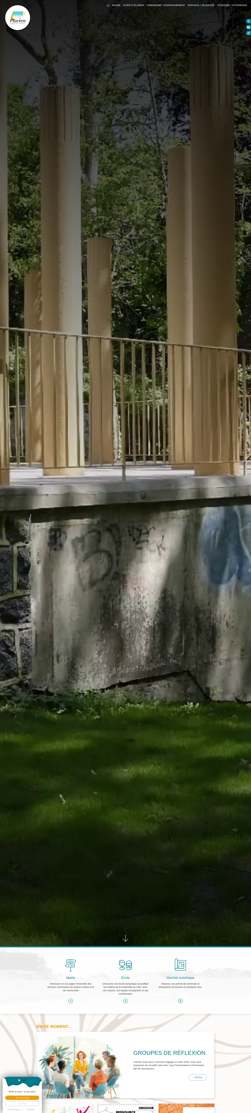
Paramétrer (31, 1109)
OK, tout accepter (22, 1098)
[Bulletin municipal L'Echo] (248, 27)
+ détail (197, 1077)
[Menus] (248, 21)
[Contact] (248, 33)
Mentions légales (13, 1109)
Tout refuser (22, 1104)
